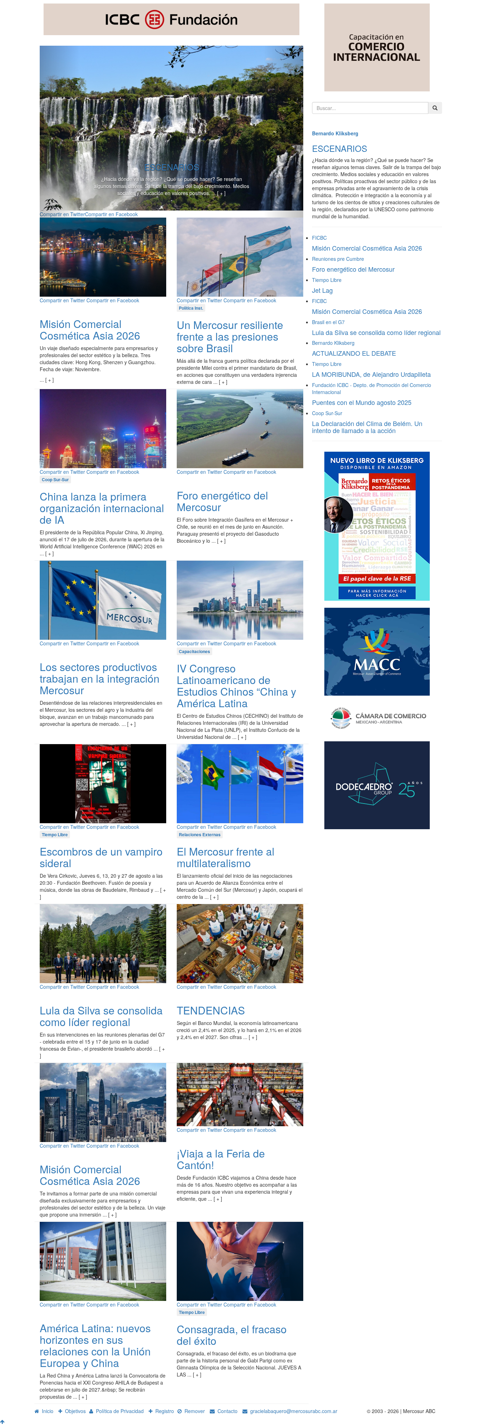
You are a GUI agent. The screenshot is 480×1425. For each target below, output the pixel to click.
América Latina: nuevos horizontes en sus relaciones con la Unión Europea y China (95, 1345)
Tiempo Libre (327, 279)
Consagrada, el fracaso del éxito (232, 1334)
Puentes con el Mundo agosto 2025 (361, 402)
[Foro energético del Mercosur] (240, 427)
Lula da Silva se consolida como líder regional (101, 1015)
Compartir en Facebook (111, 214)
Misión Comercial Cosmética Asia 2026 (90, 329)
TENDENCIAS (211, 1010)
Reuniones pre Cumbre (338, 258)
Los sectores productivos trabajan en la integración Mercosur (100, 678)
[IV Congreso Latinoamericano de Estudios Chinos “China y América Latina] (240, 599)
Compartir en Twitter (62, 300)
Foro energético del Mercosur (222, 501)
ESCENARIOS (171, 167)
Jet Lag (322, 290)
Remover (193, 1410)
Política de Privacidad (118, 1410)
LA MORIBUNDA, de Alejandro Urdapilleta (371, 374)
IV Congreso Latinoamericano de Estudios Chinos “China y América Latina (236, 685)
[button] (59, 132)
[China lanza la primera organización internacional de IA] (103, 427)
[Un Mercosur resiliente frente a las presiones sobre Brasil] (240, 256)
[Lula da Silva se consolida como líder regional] (103, 942)
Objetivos (74, 1410)
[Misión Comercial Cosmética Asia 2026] (103, 256)
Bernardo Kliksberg (335, 133)
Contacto (226, 1410)
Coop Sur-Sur (327, 413)
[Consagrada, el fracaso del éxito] (240, 1260)
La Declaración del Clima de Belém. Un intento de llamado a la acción (367, 427)
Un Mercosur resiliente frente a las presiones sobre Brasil (230, 336)
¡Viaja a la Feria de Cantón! (221, 1159)
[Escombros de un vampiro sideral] (103, 782)
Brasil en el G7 (328, 321)
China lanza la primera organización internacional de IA (102, 508)
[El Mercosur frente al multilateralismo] (240, 782)
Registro (163, 1410)
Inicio (46, 1410)
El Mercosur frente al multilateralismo (225, 857)
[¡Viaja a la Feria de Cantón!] (240, 1093)
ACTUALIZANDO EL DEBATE (354, 352)
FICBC (319, 237)
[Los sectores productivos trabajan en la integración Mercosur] (103, 599)
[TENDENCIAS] (240, 942)
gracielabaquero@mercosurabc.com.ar (292, 1410)
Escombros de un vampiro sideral (101, 857)
